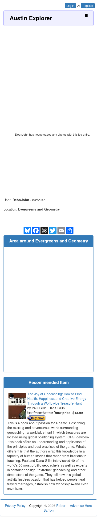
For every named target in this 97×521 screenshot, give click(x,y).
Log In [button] (70, 6)
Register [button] (87, 6)
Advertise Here (81, 505)
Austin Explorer (31, 18)
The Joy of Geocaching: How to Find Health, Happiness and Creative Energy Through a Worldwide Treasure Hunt (56, 398)
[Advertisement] (48, 76)
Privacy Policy (15, 505)
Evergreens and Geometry (39, 209)
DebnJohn (20, 199)
